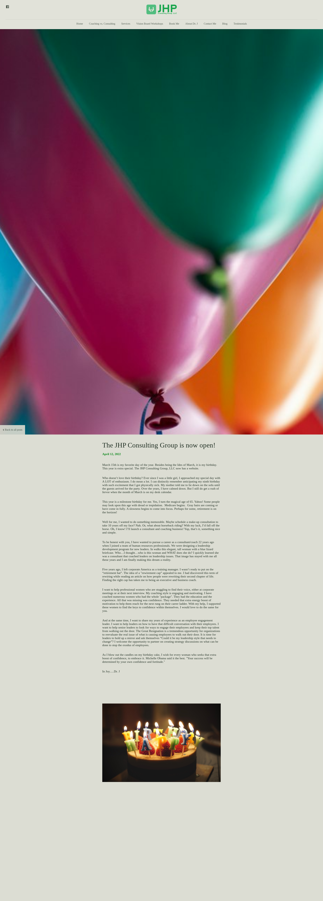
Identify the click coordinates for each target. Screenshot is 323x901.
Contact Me (210, 23)
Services (125, 23)
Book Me (174, 23)
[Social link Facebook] (7, 6)
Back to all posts (13, 429)
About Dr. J (191, 23)
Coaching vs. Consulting (102, 23)
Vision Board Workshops (149, 23)
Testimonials (240, 23)
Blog (224, 23)
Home (79, 23)
